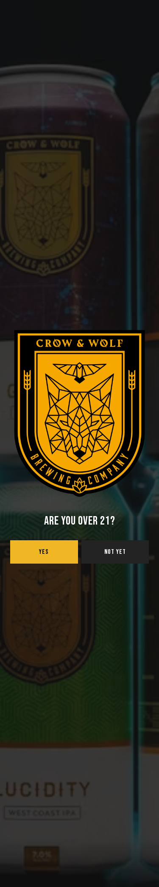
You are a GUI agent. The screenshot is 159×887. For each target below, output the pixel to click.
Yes (44, 552)
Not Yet (115, 552)
